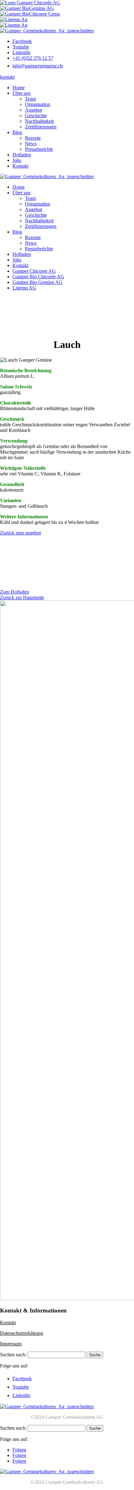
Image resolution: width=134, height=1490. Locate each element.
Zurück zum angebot (20, 532)
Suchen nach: (13, 1354)
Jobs (16, 160)
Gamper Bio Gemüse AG (37, 282)
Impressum (11, 1343)
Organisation (37, 104)
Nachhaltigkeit (39, 121)
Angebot (33, 110)
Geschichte (36, 115)
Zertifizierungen (40, 126)
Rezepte (33, 138)
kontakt (7, 77)
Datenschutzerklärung (21, 1333)
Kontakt (20, 166)
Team (30, 98)
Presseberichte (39, 149)
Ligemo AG (24, 287)
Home (18, 87)
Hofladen (21, 154)
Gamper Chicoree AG (34, 271)
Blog (17, 132)
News (30, 143)
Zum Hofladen (14, 592)
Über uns (21, 93)
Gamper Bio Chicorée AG (38, 276)
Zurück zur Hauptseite (22, 597)
